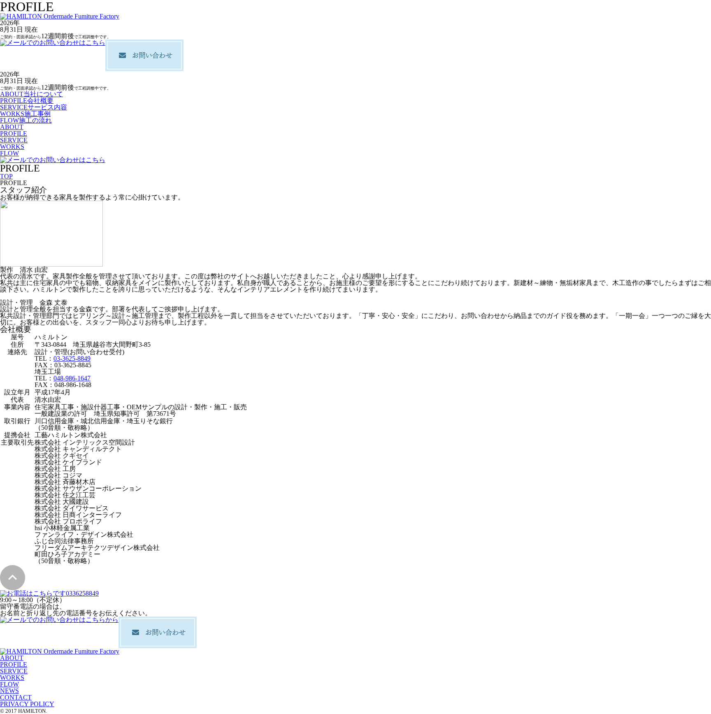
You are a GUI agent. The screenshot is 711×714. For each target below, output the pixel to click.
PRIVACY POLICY (27, 703)
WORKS (12, 146)
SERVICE (14, 140)
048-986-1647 (72, 378)
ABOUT (11, 126)
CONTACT (16, 697)
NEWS (9, 690)
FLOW (9, 153)
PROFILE (13, 133)
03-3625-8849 (72, 358)
